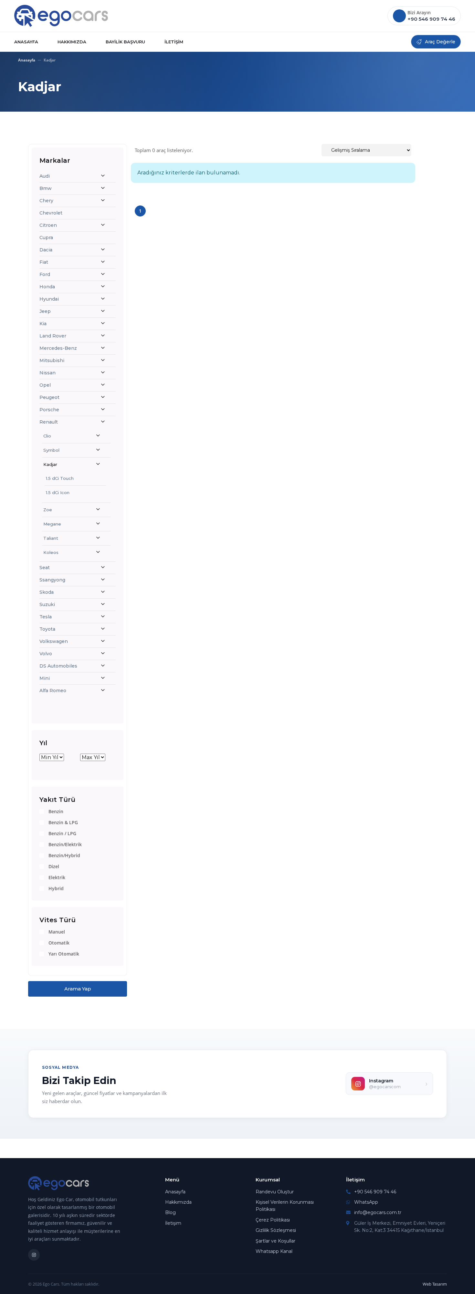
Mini (44, 678)
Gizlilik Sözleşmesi (276, 1230)
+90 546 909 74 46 (375, 1192)
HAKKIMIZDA (72, 41)
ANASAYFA (26, 41)
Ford (44, 274)
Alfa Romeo (52, 690)
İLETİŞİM (173, 41)
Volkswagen (53, 641)
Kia (43, 323)
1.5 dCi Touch (60, 478)
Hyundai (49, 299)
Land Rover (52, 336)
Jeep (45, 311)
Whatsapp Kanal (274, 1251)
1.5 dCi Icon (57, 492)
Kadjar (50, 464)
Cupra (46, 237)
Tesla (45, 617)
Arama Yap (77, 989)
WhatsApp (366, 1202)
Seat (44, 567)
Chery (46, 201)
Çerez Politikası (273, 1220)
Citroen (48, 225)
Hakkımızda (178, 1202)
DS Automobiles (58, 666)
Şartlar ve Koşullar (275, 1241)
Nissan (47, 373)
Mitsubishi (51, 360)
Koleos (50, 552)
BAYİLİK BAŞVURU (125, 41)
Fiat (43, 262)
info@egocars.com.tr (377, 1212)
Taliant (50, 538)
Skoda (46, 592)
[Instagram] (34, 1255)
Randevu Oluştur (275, 1192)
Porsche (49, 410)
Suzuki (47, 604)
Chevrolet (50, 213)
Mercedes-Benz (58, 348)
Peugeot (49, 397)
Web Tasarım (435, 1284)
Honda (47, 287)
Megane (52, 523)
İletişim (173, 1223)
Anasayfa (26, 60)
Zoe (47, 509)
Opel (45, 385)
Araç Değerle (440, 42)
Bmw (45, 188)
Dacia (45, 250)
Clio (47, 435)
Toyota (47, 629)
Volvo (45, 654)
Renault (48, 422)
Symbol (51, 450)
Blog (170, 1212)
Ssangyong (52, 580)
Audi (44, 176)
